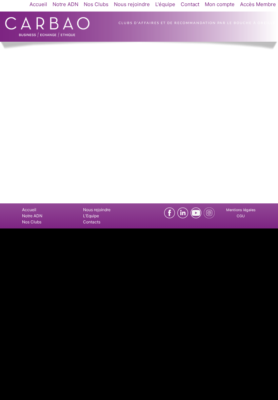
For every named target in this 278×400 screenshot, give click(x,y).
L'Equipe (91, 215)
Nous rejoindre (132, 4)
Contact (190, 4)
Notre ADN (65, 4)
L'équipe (165, 4)
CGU (241, 216)
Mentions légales (241, 210)
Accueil (38, 4)
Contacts (91, 221)
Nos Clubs (96, 4)
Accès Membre (258, 4)
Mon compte (220, 4)
